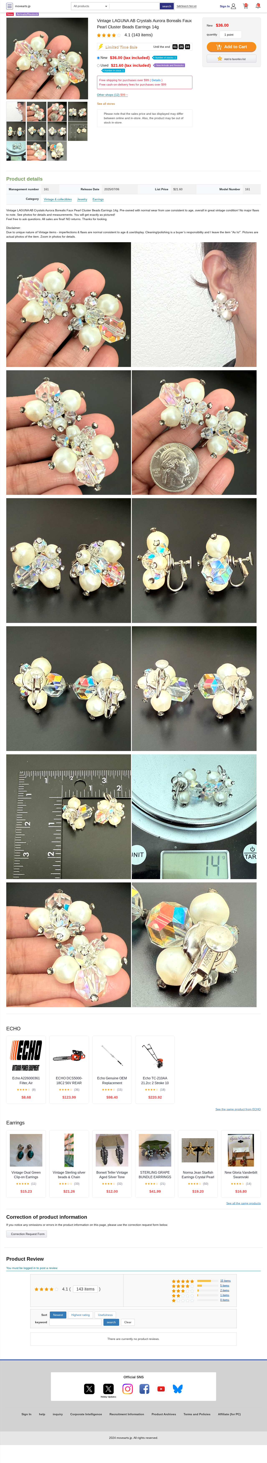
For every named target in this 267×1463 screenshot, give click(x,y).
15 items (225, 1280)
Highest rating (80, 1315)
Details (156, 80)
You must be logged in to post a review (31, 1268)
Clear (127, 1322)
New (138, 57)
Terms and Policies (197, 1414)
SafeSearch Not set (186, 6)
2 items (224, 1290)
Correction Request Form (28, 1234)
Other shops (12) (112, 94)
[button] (258, 5)
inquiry (58, 1414)
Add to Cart (235, 46)
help (42, 1414)
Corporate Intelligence (86, 1414)
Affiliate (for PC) (229, 1414)
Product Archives (164, 1414)
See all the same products (243, 1203)
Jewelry (82, 199)
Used (142, 67)
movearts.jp (22, 6)
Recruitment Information (127, 1414)
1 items (224, 1295)
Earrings (98, 199)
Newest (58, 1315)
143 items (85, 1289)
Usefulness (105, 1315)
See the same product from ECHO (238, 1109)
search (166, 6)
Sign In (225, 6)
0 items (224, 1300)
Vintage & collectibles (58, 199)
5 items (224, 1285)
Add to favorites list (235, 59)
